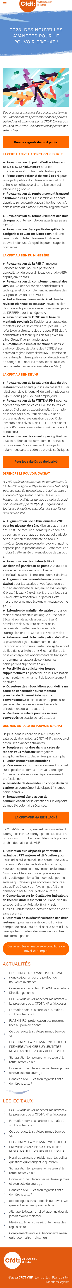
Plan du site (60, 1277)
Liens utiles (42, 1277)
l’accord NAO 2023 (55, 486)
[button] (4, 3)
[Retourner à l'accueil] (36, 3)
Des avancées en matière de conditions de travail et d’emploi (36, 949)
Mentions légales (57, 1282)
